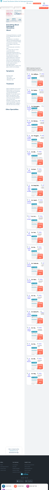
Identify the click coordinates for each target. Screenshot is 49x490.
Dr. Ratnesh (34, 344)
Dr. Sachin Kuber (34, 296)
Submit (23, 7)
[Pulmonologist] (14, 351)
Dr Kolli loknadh (34, 169)
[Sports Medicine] (14, 240)
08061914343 (13, 451)
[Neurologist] (14, 251)
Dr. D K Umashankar (34, 216)
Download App (37, 3)
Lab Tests (14, 466)
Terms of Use (3, 470)
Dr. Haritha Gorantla (34, 200)
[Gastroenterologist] (14, 329)
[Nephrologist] (14, 262)
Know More (34, 81)
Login (43, 5)
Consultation (15, 464)
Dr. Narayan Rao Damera (35, 121)
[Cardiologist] (14, 373)
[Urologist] (14, 295)
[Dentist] (14, 184)
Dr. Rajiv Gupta (34, 374)
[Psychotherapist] (14, 173)
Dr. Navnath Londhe (34, 279)
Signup (46, 5)
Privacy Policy (3, 468)
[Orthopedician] (14, 417)
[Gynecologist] (14, 340)
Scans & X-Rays (16, 470)
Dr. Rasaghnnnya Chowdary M (36, 106)
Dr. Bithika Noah (34, 152)
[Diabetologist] (14, 229)
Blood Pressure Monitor (29, 464)
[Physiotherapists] (14, 439)
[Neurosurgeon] (14, 284)
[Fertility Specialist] (14, 317)
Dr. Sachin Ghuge (34, 328)
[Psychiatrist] (14, 196)
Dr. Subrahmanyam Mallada (36, 263)
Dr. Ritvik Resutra (34, 359)
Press (1, 464)
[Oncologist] (14, 306)
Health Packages (16, 468)
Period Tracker (28, 470)
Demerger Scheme (4, 466)
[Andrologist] (14, 207)
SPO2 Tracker (27, 466)
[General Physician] (14, 395)
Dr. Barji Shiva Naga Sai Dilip (36, 185)
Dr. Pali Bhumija (34, 232)
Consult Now (40, 83)
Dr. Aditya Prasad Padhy (35, 74)
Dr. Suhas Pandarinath (35, 90)
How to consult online (43, 7)
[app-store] (20, 481)
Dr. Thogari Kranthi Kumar (35, 136)
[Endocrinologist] (14, 273)
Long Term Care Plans (17, 472)
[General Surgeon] (14, 384)
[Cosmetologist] (14, 218)
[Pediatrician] (14, 406)
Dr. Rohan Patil (34, 247)
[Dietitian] (14, 362)
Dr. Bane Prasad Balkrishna (36, 312)
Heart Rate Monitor (28, 468)
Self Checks (27, 472)
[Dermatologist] (14, 428)
